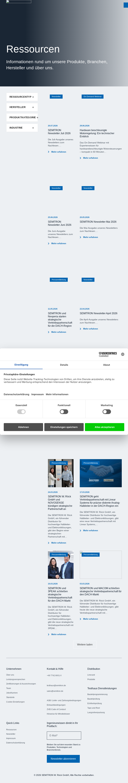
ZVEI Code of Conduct (56, 709)
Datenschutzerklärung (15, 743)
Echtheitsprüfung (94, 703)
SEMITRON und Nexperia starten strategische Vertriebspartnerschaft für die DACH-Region (60, 319)
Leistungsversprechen (15, 679)
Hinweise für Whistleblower (58, 714)
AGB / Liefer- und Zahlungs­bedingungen (64, 700)
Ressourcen (11, 730)
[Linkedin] (8, 752)
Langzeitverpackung (96, 712)
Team (8, 688)
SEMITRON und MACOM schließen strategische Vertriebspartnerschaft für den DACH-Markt (100, 591)
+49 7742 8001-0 (54, 675)
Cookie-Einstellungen (15, 702)
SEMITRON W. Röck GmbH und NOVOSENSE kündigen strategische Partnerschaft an (60, 502)
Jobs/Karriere (12, 693)
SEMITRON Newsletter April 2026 (98, 313)
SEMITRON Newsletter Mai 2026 (98, 221)
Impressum (11, 738)
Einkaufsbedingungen (56, 705)
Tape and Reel (93, 708)
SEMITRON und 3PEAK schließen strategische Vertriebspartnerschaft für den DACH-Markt (60, 594)
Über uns (10, 675)
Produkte (91, 679)
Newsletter (56, 96)
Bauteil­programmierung (97, 694)
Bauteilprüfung (93, 699)
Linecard (91, 675)
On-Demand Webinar (93, 96)
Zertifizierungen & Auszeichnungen (21, 684)
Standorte (10, 697)
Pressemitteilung (59, 280)
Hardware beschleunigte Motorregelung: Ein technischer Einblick (97, 133)
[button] (126, 5)
